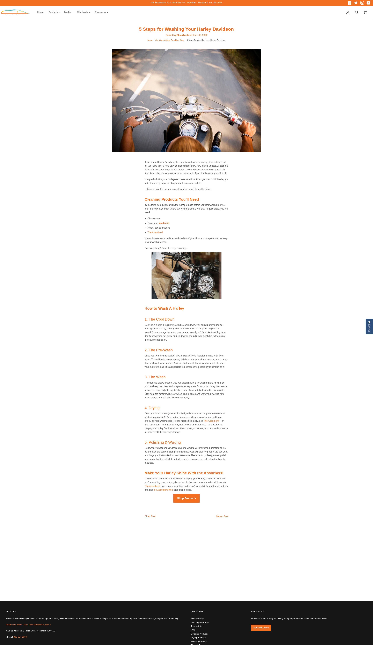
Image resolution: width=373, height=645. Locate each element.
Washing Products (199, 641)
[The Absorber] (186, 298)
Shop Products (186, 498)
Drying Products (198, 637)
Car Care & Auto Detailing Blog (169, 40)
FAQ (193, 630)
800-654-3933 (20, 637)
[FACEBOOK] (350, 4)
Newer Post (222, 516)
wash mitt (164, 223)
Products (53, 12)
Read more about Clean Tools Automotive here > (28, 624)
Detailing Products (199, 634)
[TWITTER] (356, 4)
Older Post (150, 516)
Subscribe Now (261, 628)
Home (40, 12)
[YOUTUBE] (369, 4)
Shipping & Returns (200, 622)
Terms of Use (197, 626)
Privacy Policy (197, 618)
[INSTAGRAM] (362, 4)
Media (67, 12)
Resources (101, 12)
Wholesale (83, 12)
